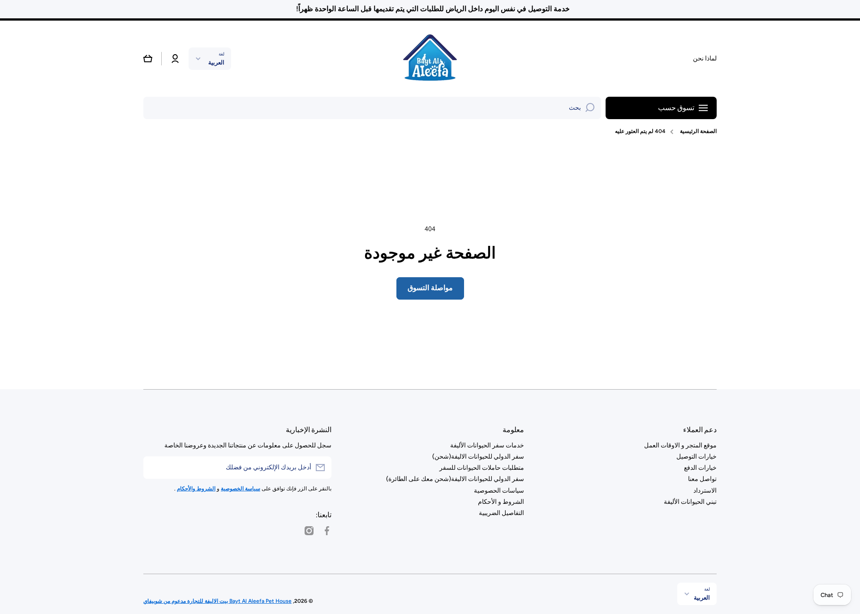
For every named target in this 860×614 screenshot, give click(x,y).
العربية (216, 62)
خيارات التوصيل (696, 456)
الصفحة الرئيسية (698, 131)
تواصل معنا (702, 479)
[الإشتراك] (154, 467)
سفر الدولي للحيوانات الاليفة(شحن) (478, 456)
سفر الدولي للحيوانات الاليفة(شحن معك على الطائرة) (455, 479)
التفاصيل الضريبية (501, 513)
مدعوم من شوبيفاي (164, 601)
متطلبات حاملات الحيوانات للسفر (481, 468)
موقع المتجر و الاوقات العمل (680, 445)
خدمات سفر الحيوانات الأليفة (487, 445)
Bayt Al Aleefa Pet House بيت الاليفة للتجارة (239, 601)
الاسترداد (705, 490)
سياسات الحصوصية (499, 490)
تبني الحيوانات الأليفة (690, 502)
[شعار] (430, 59)
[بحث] (590, 108)
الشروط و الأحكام (501, 502)
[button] (147, 58)
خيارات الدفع (700, 468)
